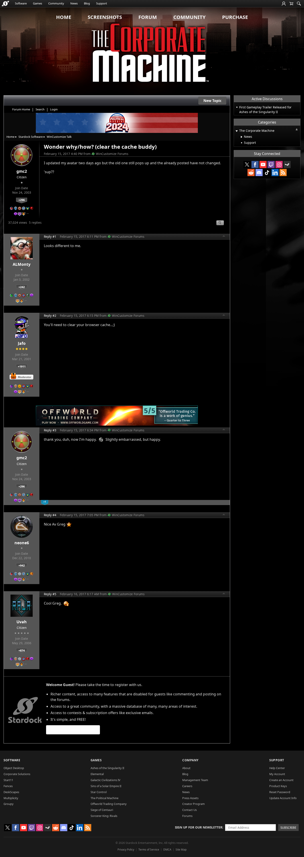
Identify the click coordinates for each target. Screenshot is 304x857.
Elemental (97, 774)
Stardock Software (30, 137)
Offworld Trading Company (109, 804)
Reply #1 (50, 236)
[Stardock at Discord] (259, 173)
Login (54, 109)
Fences (8, 786)
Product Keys (278, 786)
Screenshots (105, 17)
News (74, 3)
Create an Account (281, 780)
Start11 (8, 780)
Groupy (9, 804)
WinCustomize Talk (59, 137)
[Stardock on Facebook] (255, 164)
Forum (147, 17)
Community (56, 3)
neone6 (21, 542)
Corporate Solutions (17, 774)
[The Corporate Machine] (152, 51)
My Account (277, 774)
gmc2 (21, 171)
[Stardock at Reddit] (251, 173)
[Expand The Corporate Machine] (236, 131)
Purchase (235, 17)
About (186, 768)
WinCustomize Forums (112, 154)
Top (223, 236)
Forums (187, 816)
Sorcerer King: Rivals (104, 816)
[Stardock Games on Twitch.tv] (271, 164)
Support (101, 3)
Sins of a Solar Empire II (106, 786)
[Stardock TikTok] (267, 173)
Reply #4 (50, 515)
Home (63, 17)
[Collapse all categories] (296, 129)
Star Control (99, 792)
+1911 (22, 366)
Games (37, 3)
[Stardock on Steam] (287, 164)
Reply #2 (50, 315)
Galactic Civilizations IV (105, 780)
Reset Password (279, 792)
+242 (21, 287)
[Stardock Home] (5, 3)
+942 (21, 565)
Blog (87, 3)
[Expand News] (241, 137)
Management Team (195, 780)
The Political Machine (104, 798)
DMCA (167, 849)
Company (190, 760)
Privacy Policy (126, 849)
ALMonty (21, 264)
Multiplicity (11, 798)
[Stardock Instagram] (279, 164)
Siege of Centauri (102, 810)
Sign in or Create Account (73, 729)
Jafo (22, 343)
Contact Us (189, 810)
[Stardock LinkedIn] (275, 173)
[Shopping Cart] (291, 3)
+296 (21, 200)
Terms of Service (148, 849)
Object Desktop (14, 768)
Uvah (21, 621)
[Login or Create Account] (283, 3)
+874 (21, 650)
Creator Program (193, 804)
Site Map (181, 849)
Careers (187, 786)
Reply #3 (50, 430)
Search (40, 109)
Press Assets (190, 798)
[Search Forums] (299, 3)
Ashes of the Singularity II (107, 768)
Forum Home (21, 109)
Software (21, 3)
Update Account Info (283, 798)
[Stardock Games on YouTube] (263, 164)
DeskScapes (11, 792)
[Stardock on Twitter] (247, 164)
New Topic (212, 100)
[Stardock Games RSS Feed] (283, 173)
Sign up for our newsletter (198, 827)
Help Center (277, 768)
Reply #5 (50, 594)
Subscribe (288, 827)
